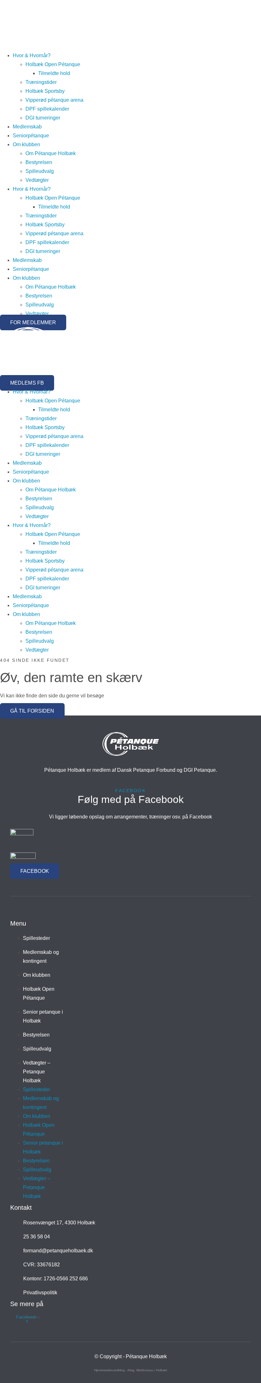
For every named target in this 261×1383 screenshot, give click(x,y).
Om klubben (26, 144)
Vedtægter (37, 180)
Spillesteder (36, 938)
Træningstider (41, 82)
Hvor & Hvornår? (32, 55)
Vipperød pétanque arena (54, 100)
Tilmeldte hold (54, 73)
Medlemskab (27, 126)
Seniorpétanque (31, 135)
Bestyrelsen (38, 162)
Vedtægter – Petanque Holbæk (36, 1071)
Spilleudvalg (39, 171)
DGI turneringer (42, 117)
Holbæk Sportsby (45, 91)
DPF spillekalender (47, 109)
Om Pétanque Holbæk (50, 153)
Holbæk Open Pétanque (52, 64)
